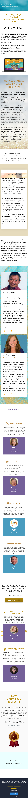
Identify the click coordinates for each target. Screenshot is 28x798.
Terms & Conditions (14, 760)
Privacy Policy (14, 757)
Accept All (14, 793)
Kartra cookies (17, 786)
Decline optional (14, 790)
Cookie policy (10, 786)
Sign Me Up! (12, 600)
